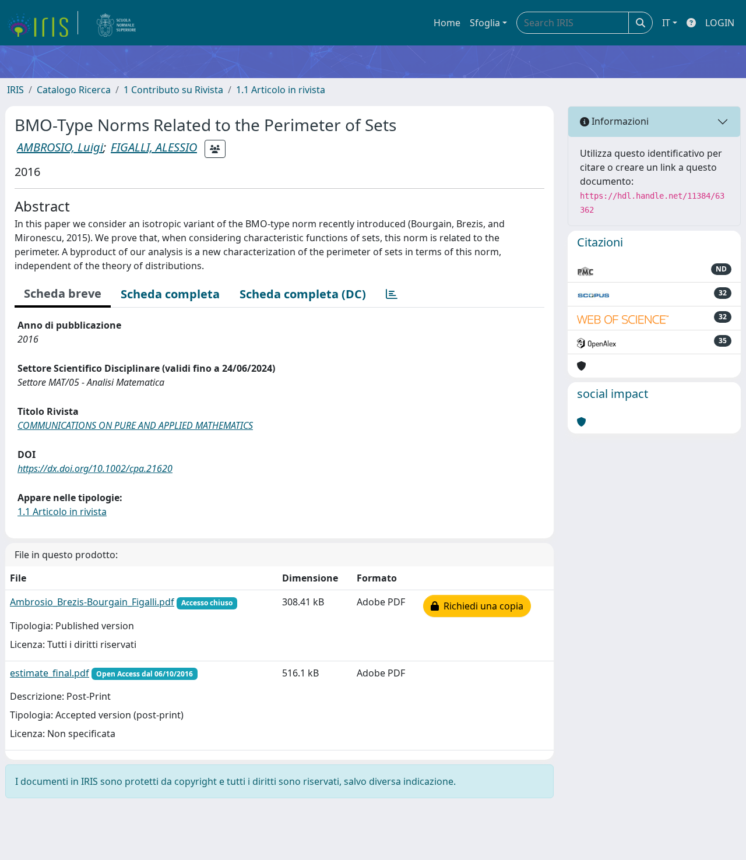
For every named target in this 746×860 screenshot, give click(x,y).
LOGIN (719, 22)
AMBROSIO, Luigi (60, 147)
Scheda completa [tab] (170, 294)
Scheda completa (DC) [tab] (303, 294)
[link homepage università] (116, 22)
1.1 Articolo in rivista (280, 89)
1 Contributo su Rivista (173, 89)
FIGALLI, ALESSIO (154, 147)
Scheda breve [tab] (62, 293)
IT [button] (666, 22)
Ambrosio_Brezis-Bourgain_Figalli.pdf (92, 601)
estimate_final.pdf (49, 673)
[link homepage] (42, 22)
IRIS (15, 89)
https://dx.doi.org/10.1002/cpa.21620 (95, 468)
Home (447, 22)
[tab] (391, 294)
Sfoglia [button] (485, 22)
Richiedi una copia (481, 606)
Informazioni (619, 121)
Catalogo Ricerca (74, 89)
